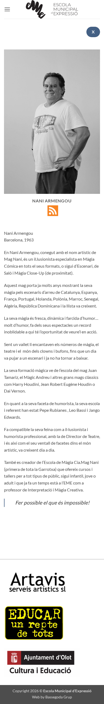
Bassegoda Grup (58, 697)
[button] (7, 9)
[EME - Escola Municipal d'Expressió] (52, 9)
